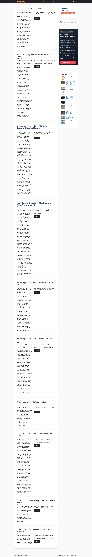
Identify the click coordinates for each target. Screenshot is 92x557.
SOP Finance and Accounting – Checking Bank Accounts (34, 530)
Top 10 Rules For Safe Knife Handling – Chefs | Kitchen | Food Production (70, 122)
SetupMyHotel (69, 76)
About (70, 1)
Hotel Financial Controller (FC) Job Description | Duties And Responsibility (35, 204)
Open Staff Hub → (63, 26)
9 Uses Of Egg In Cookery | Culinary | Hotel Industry (70, 112)
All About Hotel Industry (69, 101)
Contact (68, 555)
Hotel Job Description (62, 1)
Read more (37, 18)
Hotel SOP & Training (41, 1)
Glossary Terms (74, 555)
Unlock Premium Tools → (68, 62)
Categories (61, 66)
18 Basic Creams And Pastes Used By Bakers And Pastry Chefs (70, 88)
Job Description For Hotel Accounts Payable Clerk (35, 283)
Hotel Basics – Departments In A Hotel (31, 8)
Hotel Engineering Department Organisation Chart (70, 93)
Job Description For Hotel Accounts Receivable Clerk (34, 340)
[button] (73, 1)
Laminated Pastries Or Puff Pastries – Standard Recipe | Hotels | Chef (70, 83)
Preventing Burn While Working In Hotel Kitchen (70, 117)
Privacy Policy (61, 555)
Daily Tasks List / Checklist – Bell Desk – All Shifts (70, 97)
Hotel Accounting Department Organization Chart (33, 55)
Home (33, 1)
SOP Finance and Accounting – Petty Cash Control (36, 501)
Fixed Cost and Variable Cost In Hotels (31, 402)
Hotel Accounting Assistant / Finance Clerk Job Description (34, 434)
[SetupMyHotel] (21, 1)
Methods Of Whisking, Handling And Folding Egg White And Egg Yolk (70, 107)
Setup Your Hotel (51, 1)
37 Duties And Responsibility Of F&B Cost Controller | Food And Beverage (32, 127)
